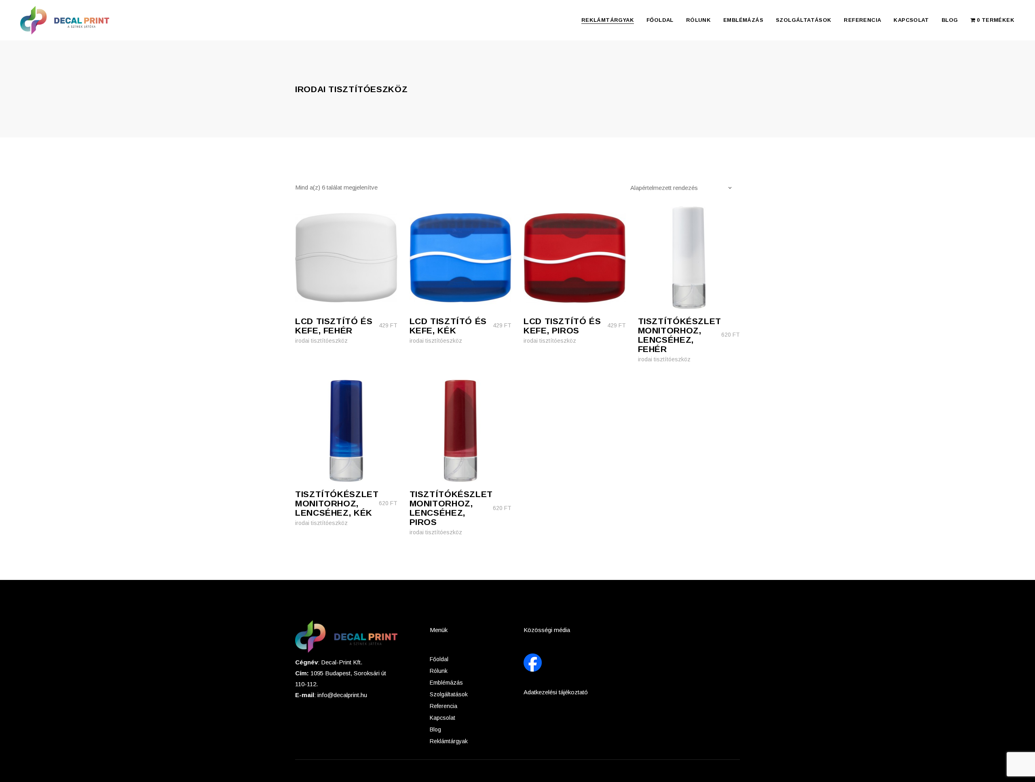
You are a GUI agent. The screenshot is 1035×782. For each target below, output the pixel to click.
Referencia (443, 706)
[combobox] (685, 187)
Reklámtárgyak (449, 741)
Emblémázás (446, 682)
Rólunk (439, 671)
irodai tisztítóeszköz (321, 340)
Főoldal (439, 659)
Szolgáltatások (449, 694)
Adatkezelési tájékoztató (556, 692)
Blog (435, 729)
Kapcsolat (442, 718)
